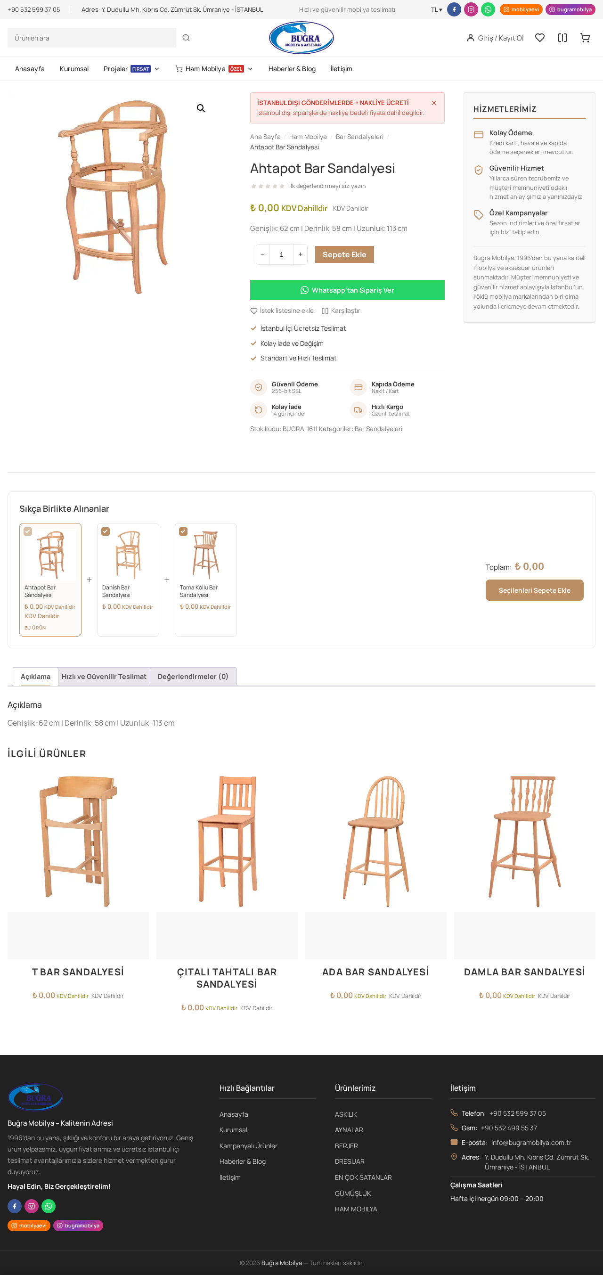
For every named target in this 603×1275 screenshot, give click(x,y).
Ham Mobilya (214, 68)
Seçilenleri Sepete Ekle (534, 590)
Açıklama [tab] (35, 676)
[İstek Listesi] (540, 37)
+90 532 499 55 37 (509, 1127)
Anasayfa (30, 68)
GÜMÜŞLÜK (353, 1193)
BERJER (346, 1145)
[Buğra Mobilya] (301, 37)
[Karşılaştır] (562, 37)
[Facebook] (454, 9)
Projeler (126, 68)
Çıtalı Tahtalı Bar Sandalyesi (227, 977)
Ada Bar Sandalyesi (376, 971)
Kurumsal (74, 68)
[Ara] (186, 38)
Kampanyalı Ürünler (248, 1145)
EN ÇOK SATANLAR (363, 1177)
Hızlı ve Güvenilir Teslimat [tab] (104, 676)
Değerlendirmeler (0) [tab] (193, 676)
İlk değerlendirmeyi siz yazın (327, 186)
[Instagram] (471, 9)
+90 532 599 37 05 (517, 1113)
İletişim (341, 68)
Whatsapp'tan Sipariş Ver (353, 290)
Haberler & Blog (292, 68)
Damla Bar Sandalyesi (525, 971)
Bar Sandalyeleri (378, 429)
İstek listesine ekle (287, 310)
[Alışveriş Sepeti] (585, 37)
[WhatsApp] (488, 9)
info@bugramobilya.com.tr (531, 1142)
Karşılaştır (345, 310)
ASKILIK (346, 1114)
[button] (201, 108)
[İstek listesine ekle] (139, 784)
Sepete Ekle (345, 254)
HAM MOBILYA (356, 1208)
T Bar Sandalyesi (78, 971)
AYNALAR (349, 1129)
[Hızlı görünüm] (139, 821)
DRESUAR (350, 1161)
